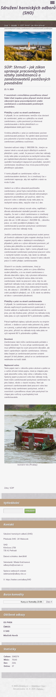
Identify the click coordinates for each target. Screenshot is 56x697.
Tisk (43, 686)
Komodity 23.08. (33, 602)
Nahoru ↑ (41, 689)
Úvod (6, 25)
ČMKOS (6, 627)
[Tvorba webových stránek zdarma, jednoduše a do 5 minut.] (30, 686)
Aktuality (14, 25)
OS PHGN (7, 622)
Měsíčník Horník (10, 635)
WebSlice (36, 686)
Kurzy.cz (22, 602)
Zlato (46, 602)
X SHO (6, 631)
